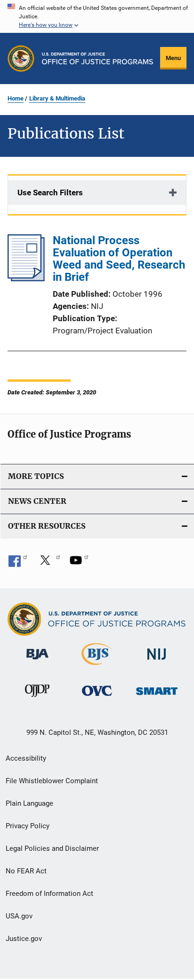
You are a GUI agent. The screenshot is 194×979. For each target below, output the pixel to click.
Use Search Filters (50, 192)
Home (16, 98)
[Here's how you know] (97, 16)
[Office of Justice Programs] (21, 58)
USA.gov (19, 916)
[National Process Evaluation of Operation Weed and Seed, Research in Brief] (26, 278)
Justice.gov (24, 938)
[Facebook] (18, 563)
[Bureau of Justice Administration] (37, 661)
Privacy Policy (27, 826)
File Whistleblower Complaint (52, 781)
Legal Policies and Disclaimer (52, 848)
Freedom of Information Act (49, 893)
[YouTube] (79, 563)
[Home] (97, 58)
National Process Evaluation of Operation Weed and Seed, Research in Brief (119, 259)
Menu (173, 58)
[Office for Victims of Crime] (97, 697)
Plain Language (29, 803)
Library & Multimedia (57, 98)
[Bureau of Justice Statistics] (96, 666)
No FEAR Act (26, 871)
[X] (48, 563)
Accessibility (26, 758)
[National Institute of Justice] (156, 661)
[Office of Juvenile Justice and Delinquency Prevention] (37, 699)
